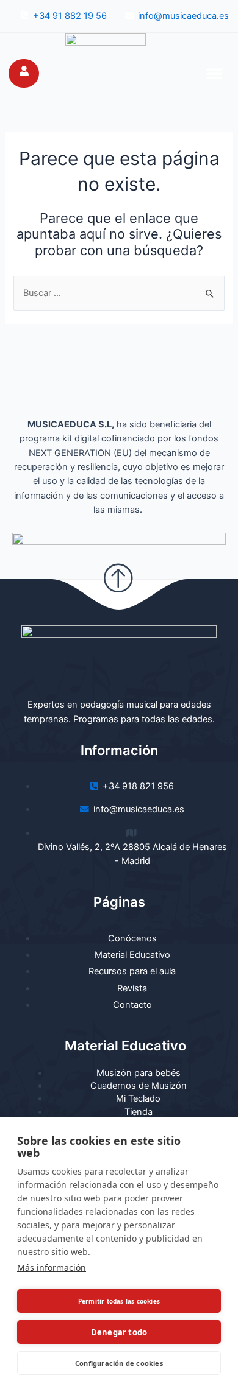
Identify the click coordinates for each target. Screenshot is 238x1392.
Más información (51, 1267)
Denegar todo (119, 1332)
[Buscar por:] (118, 292)
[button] (214, 73)
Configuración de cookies (119, 1363)
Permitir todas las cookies (119, 1301)
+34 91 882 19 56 (70, 15)
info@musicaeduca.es (183, 15)
